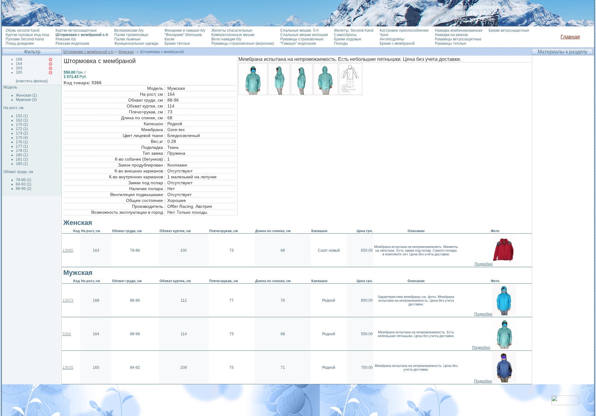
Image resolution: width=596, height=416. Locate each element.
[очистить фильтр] (31, 81)
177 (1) (22, 146)
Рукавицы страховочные (301, 39)
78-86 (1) (23, 180)
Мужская (126, 52)
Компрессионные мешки (233, 35)
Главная (570, 36)
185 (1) (22, 164)
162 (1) (22, 120)
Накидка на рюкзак (451, 35)
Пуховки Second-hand (25, 39)
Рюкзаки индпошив (72, 43)
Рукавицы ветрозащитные (458, 39)
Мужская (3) (26, 100)
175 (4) (22, 137)
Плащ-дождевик (20, 43)
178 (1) (22, 151)
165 (19, 72)
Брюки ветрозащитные (509, 30)
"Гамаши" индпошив (298, 43)
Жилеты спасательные (231, 30)
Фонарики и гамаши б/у (185, 30)
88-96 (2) (23, 188)
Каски (169, 39)
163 (19, 68)
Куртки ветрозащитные (76, 30)
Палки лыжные (127, 39)
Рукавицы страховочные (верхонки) (242, 43)
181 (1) (22, 159)
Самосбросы (345, 35)
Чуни (384, 35)
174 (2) (22, 133)
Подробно (484, 264)
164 (19, 64)
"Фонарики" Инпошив (183, 35)
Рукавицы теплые (450, 43)
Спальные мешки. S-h (299, 30)
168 (19, 59)
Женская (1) (26, 95)
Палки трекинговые (131, 35)
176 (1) (22, 142)
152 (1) (22, 116)
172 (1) (22, 129)
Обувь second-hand (22, 30)
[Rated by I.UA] (565, 403)
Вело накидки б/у (226, 39)
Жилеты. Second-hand (353, 30)
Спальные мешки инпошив (304, 35)
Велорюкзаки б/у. (129, 30)
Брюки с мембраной (397, 43)
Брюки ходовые (347, 39)
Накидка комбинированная (458, 30)
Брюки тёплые (177, 43)
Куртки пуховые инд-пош (27, 35)
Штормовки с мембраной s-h (88, 52)
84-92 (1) (23, 184)
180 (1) (22, 155)
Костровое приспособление (404, 30)
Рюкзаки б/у (66, 39)
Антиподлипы (392, 39)
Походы (341, 43)
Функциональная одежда (136, 43)
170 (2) (22, 124)
